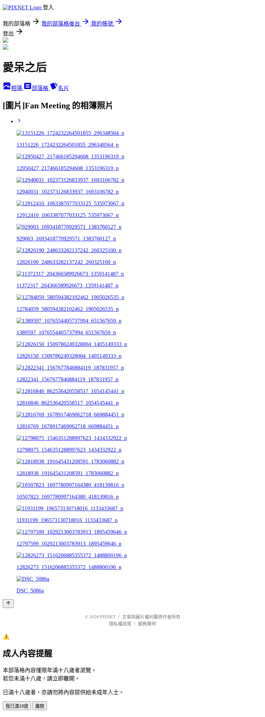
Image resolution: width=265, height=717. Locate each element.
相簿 (17, 88)
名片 (63, 88)
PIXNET (108, 616)
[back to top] (8, 603)
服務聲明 (147, 623)
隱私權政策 (120, 623)
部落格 (41, 88)
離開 (39, 706)
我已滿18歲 (17, 706)
